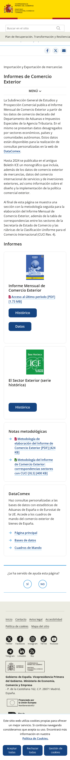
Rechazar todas (32, 750)
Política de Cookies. (35, 738)
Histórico (22, 312)
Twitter (9, 643)
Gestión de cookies (55, 750)
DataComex (12, 151)
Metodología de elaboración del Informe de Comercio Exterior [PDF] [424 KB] (35, 445)
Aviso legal (36, 619)
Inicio (9, 619)
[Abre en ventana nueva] (47, 50)
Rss (32, 656)
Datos (20, 326)
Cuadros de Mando (28, 548)
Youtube (54, 643)
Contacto (20, 619)
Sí (29, 584)
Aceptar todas (12, 750)
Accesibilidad (54, 619)
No (44, 584)
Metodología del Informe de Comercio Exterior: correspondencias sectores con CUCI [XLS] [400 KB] (34, 466)
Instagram (33, 643)
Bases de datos (25, 540)
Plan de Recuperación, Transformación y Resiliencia (37, 36)
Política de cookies (17, 626)
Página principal (26, 533)
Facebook (20, 643)
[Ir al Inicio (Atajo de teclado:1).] (19, 8)
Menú (33, 91)
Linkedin (22, 656)
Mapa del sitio (40, 626)
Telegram (10, 656)
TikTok (44, 643)
